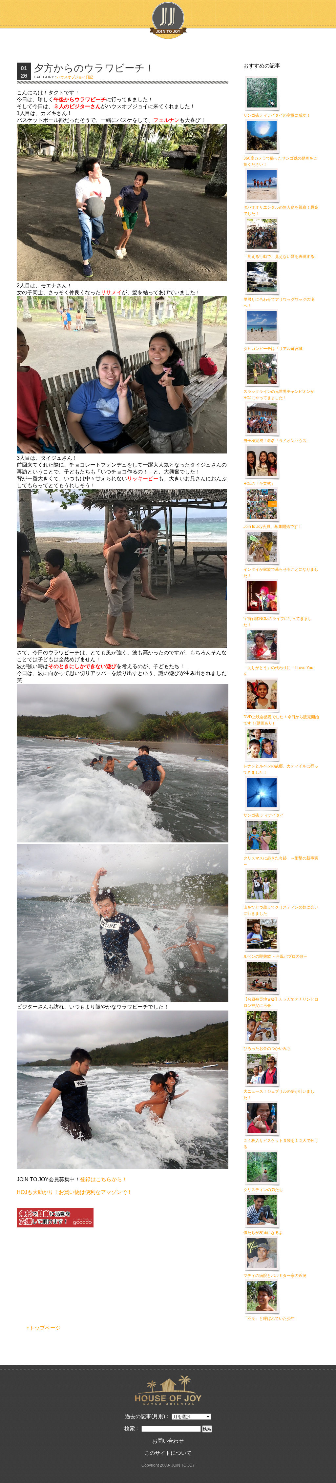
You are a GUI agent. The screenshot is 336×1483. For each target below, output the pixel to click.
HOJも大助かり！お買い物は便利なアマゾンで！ (74, 1192)
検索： (132, 1428)
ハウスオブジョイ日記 (75, 77)
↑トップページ (44, 1328)
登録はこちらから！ (103, 1179)
